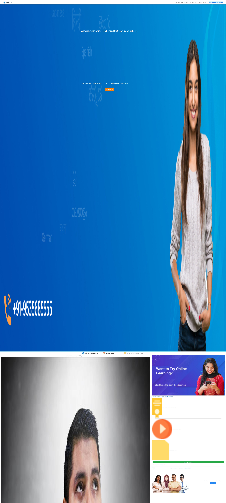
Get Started (213, 482)
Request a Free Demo (188, 462)
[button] (180, 2)
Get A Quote (109, 89)
